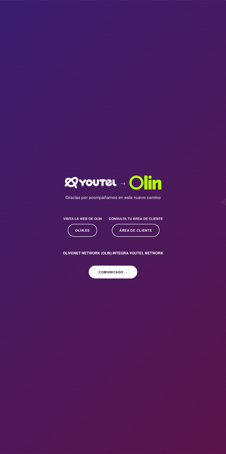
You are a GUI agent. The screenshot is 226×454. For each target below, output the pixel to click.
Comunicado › (113, 272)
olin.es (82, 230)
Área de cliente (135, 230)
